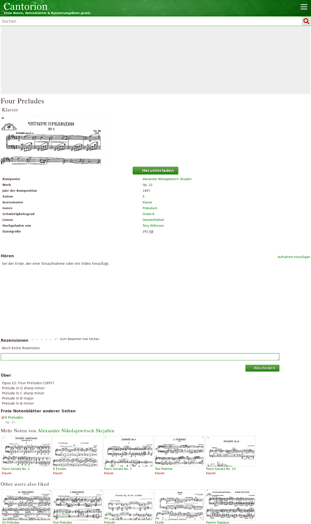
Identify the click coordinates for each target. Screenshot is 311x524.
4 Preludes (14, 417)
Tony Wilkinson (153, 225)
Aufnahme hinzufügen (294, 257)
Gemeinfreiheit (153, 220)
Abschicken (264, 368)
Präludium (150, 208)
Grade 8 (148, 214)
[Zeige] (155, 140)
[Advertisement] (155, 60)
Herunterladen (158, 170)
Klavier (147, 202)
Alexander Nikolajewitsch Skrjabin (167, 179)
